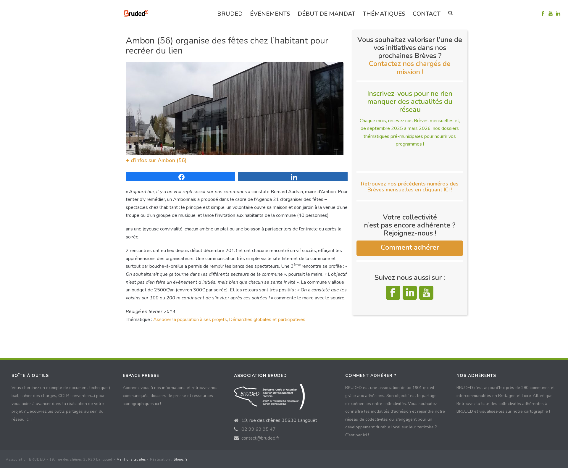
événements (270, 14)
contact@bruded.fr (260, 438)
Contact (426, 14)
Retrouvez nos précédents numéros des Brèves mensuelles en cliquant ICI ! (410, 186)
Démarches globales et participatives (267, 319)
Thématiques (384, 14)
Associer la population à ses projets (190, 319)
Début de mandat (326, 14)
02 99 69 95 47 (258, 429)
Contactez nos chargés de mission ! (410, 67)
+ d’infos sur (142, 160)
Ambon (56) (172, 160)
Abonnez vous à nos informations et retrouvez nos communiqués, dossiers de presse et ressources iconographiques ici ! (170, 395)
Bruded (230, 14)
